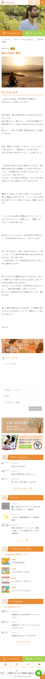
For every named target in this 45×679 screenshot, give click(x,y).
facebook (28, 664)
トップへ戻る (42, 676)
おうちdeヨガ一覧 (22, 642)
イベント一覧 (22, 540)
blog (12, 48)
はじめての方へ (22, 425)
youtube (39, 664)
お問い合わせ (31, 2)
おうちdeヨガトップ (12, 607)
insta (16, 664)
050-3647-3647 (37, 2)
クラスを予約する (13, 33)
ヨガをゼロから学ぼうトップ (15, 554)
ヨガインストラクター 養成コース (22, 442)
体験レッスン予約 (35, 33)
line (5, 664)
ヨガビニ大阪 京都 (8, 2)
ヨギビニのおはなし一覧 (22, 488)
